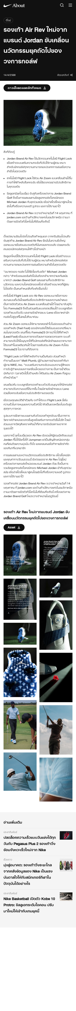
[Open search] (62, 5)
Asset (11, 527)
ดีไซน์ (8, 20)
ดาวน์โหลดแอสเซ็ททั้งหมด (24, 87)
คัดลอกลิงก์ (63, 75)
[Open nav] (70, 5)
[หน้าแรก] (14, 5)
